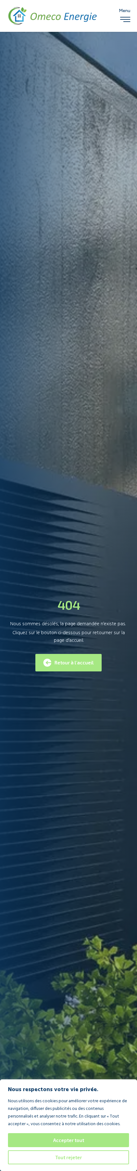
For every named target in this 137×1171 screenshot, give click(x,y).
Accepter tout (68, 1140)
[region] (68, 1125)
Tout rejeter (68, 1157)
